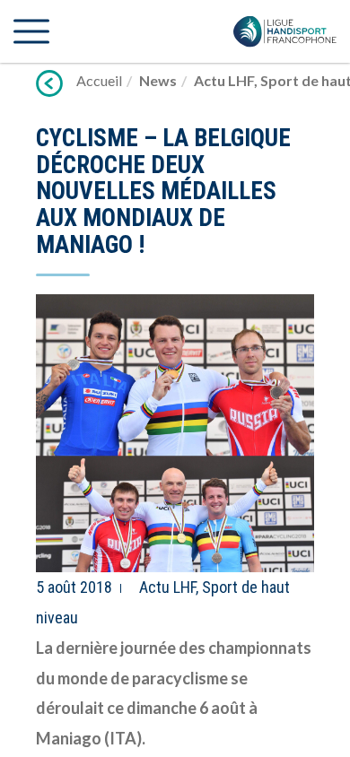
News (158, 80)
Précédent (49, 83)
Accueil (99, 80)
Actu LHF (224, 80)
